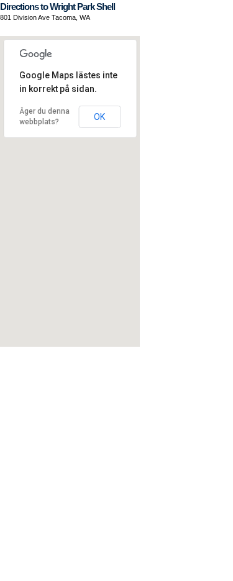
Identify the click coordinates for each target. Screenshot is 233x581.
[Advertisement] (116, 463)
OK (99, 117)
